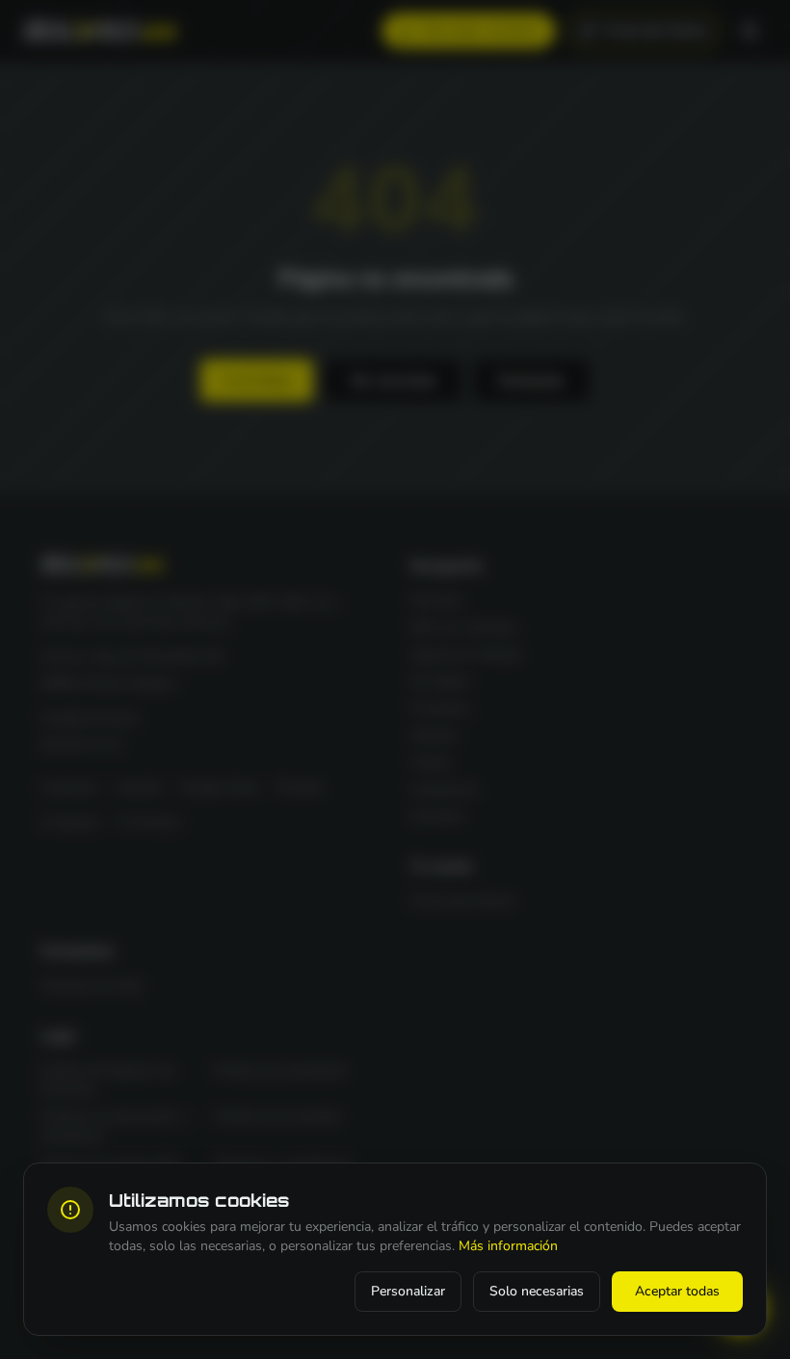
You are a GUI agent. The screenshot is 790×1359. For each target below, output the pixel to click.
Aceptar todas (677, 1291)
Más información (508, 1246)
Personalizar (408, 1291)
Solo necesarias (536, 1291)
